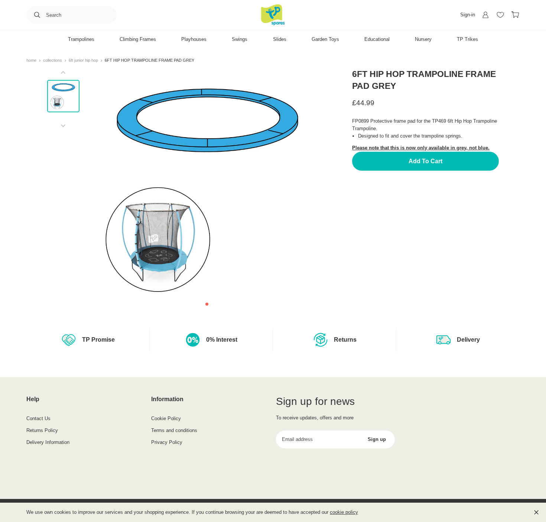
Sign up (377, 439)
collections (53, 60)
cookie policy (344, 512)
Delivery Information (47, 442)
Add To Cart (425, 161)
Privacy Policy (166, 442)
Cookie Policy (166, 418)
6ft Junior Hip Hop (84, 60)
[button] (206, 304)
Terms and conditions (174, 430)
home (32, 60)
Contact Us (38, 418)
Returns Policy (42, 430)
